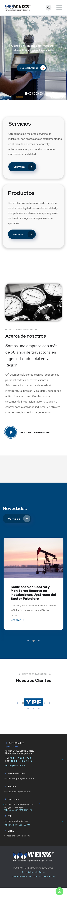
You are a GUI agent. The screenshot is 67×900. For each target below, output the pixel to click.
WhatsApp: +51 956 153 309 (17, 825)
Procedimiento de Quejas (33, 872)
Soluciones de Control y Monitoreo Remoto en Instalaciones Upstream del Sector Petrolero (33, 592)
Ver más (16, 620)
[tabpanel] (33, 589)
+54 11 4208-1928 (20, 757)
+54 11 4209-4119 (21, 760)
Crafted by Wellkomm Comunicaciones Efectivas (33, 876)
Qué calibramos (29, 67)
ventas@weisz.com (15, 765)
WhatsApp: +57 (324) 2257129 (18, 810)
